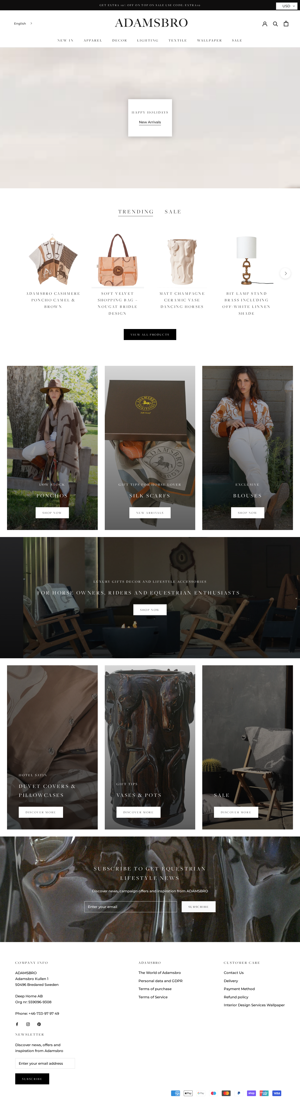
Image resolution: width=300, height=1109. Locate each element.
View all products (150, 335)
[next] (285, 273)
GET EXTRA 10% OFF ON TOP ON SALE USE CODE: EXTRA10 (150, 5)
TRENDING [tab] (136, 211)
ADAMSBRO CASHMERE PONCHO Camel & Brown (53, 300)
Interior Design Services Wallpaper (254, 1005)
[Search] (275, 23)
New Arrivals (150, 122)
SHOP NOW (150, 610)
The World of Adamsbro (160, 972)
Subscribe (198, 907)
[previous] (14, 273)
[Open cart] (286, 23)
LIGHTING (148, 40)
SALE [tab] (173, 211)
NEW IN (65, 40)
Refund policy (236, 997)
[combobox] (23, 23)
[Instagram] (28, 1024)
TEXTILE (178, 40)
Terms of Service (153, 997)
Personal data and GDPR (161, 981)
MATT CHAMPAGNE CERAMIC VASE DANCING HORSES (182, 300)
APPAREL (93, 40)
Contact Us (234, 972)
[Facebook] (17, 1024)
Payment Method (239, 989)
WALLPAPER (209, 40)
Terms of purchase (155, 989)
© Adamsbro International (46, 1094)
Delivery (231, 981)
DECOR (119, 40)
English (20, 23)
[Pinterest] (39, 1024)
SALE (237, 40)
